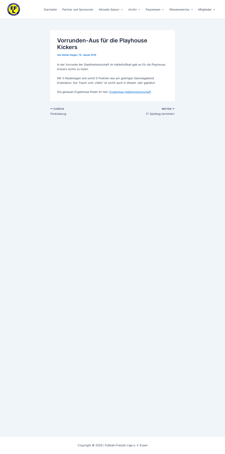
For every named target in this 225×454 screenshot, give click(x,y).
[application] (121, 9)
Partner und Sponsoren (77, 9)
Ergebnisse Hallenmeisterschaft (130, 92)
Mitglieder (205, 9)
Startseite (50, 9)
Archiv (132, 9)
